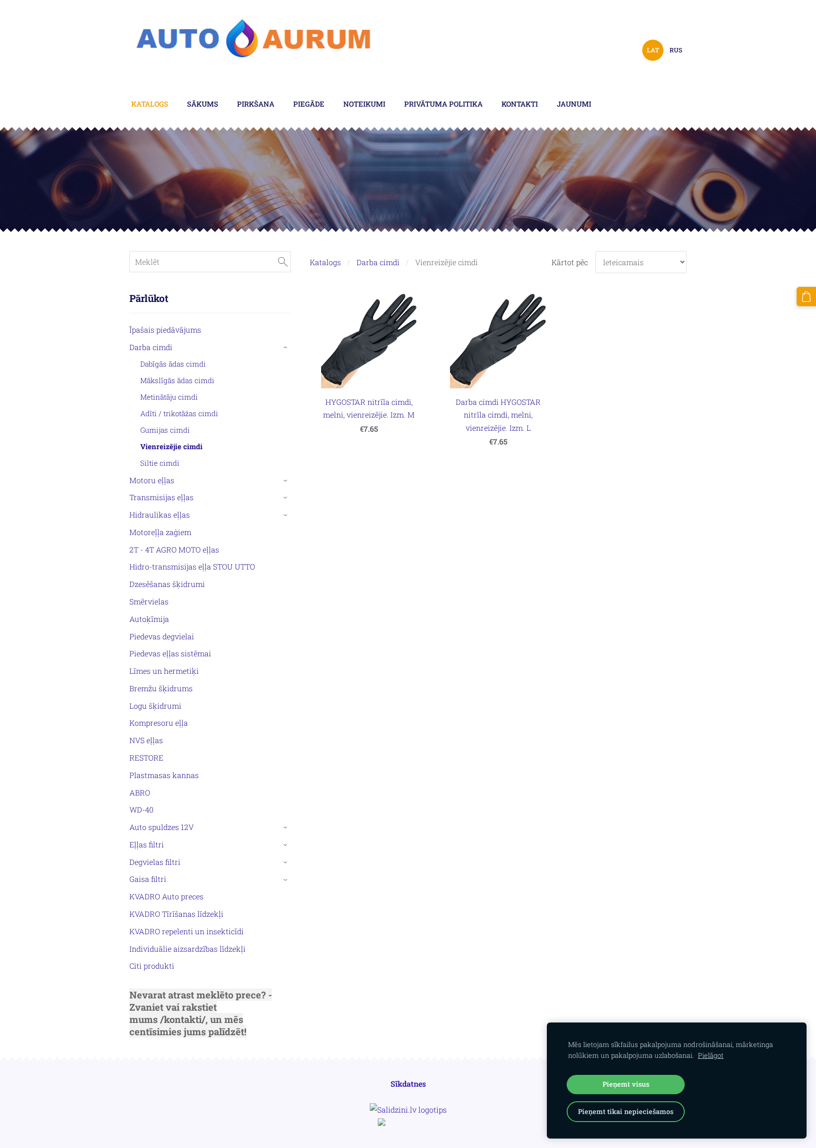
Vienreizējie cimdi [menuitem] (171, 446)
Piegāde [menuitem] (308, 104)
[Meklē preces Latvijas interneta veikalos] (408, 1123)
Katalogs (325, 262)
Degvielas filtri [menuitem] (154, 862)
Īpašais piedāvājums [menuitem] (165, 330)
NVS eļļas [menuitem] (146, 740)
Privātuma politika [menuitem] (443, 104)
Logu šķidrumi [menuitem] (155, 706)
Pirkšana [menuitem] (255, 104)
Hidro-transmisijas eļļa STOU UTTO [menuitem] (192, 566)
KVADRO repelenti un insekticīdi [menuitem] (186, 931)
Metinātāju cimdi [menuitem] (169, 397)
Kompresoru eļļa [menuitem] (158, 723)
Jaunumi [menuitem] (574, 104)
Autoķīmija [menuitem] (149, 619)
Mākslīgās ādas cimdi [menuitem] (177, 380)
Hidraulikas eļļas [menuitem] (159, 515)
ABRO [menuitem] (139, 792)
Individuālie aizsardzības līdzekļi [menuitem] (187, 949)
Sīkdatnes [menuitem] (408, 1084)
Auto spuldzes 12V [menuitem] (161, 827)
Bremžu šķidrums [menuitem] (161, 688)
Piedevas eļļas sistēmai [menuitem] (170, 653)
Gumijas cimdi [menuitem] (165, 430)
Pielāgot (710, 1055)
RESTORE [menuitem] (146, 758)
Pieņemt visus (626, 1084)
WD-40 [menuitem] (141, 809)
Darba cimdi (378, 262)
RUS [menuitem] (676, 50)
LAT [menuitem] (653, 50)
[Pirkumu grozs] (806, 296)
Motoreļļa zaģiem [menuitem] (160, 532)
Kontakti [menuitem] (520, 104)
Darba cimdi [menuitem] (150, 347)
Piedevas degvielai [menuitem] (161, 636)
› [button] (286, 347)
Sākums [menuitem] (202, 104)
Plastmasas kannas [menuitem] (164, 775)
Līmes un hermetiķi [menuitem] (164, 671)
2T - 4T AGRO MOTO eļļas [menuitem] (174, 549)
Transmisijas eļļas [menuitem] (161, 497)
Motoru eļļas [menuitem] (151, 480)
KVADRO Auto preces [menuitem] (166, 896)
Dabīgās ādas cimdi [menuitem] (173, 364)
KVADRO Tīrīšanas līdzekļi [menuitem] (176, 914)
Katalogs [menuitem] (149, 104)
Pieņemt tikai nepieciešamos (625, 1111)
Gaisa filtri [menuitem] (147, 879)
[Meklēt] (282, 261)
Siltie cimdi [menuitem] (159, 463)
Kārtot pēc (570, 262)
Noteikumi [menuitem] (364, 104)
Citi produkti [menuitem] (151, 966)
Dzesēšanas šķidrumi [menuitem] (167, 584)
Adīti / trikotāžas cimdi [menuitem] (179, 413)
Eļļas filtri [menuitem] (146, 844)
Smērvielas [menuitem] (149, 601)
